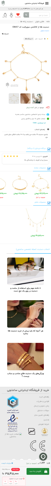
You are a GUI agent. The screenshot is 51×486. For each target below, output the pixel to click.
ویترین (46, 419)
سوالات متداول (43, 410)
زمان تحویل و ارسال (41, 406)
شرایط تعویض (43, 424)
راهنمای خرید (44, 397)
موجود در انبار (35, 108)
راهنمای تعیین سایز (41, 415)
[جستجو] (26, 14)
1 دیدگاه (30, 39)
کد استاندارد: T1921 (39, 123)
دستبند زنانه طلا (26, 21)
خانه (48, 21)
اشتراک (6, 34)
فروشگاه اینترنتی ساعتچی (34, 3)
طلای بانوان (39, 21)
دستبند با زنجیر (45, 31)
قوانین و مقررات (42, 401)
